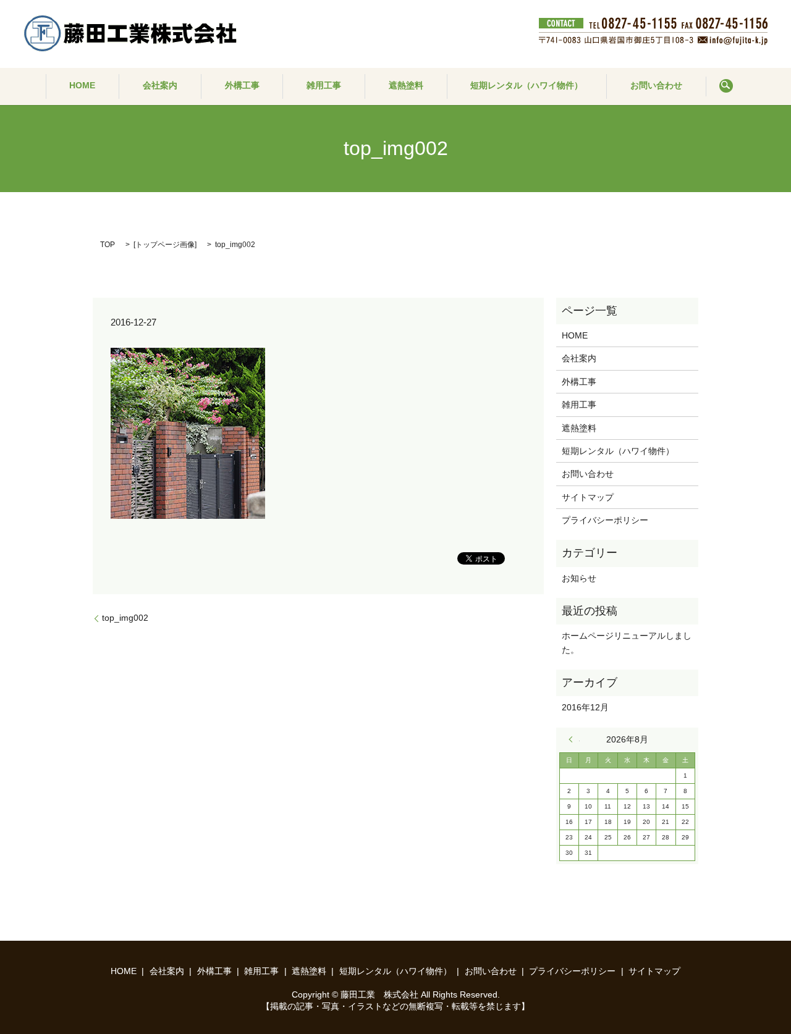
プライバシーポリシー (605, 520)
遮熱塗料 (406, 85)
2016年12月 (585, 707)
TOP (107, 244)
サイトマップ (588, 497)
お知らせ (579, 578)
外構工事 (242, 85)
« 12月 (574, 739)
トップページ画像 (165, 244)
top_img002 (125, 618)
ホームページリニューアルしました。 (627, 642)
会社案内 (160, 85)
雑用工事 (324, 85)
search (726, 86)
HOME (82, 85)
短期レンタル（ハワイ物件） (526, 85)
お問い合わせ (656, 85)
